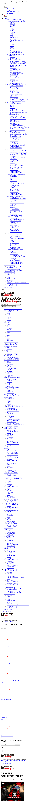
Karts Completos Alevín (12, 451)
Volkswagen (10, 328)
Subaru (8, 324)
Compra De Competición (13, 444)
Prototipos (9, 484)
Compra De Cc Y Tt (12, 525)
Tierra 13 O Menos (11, 389)
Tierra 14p (9, 390)
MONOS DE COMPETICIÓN (17, 117)
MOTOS (9, 233)
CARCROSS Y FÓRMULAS (11, 503)
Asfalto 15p (9, 382)
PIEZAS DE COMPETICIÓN (14, 66)
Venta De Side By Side (12, 532)
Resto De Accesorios (12, 405)
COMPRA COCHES (12, 267)
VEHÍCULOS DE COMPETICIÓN (16, 21)
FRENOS (12, 79)
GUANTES (13, 120)
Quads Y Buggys (11, 533)
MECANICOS (7, 355)
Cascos (8, 415)
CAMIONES (13, 251)
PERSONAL (7, 350)
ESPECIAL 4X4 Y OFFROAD (14, 216)
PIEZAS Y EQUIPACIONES (11, 460)
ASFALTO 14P (14, 87)
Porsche (9, 320)
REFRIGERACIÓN (15, 69)
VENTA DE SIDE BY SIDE (17, 219)
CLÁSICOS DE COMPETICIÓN (18, 134)
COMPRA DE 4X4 (15, 230)
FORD (11, 30)
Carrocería (9, 369)
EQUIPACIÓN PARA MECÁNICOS (19, 127)
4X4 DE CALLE (14, 222)
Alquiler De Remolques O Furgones (15, 577)
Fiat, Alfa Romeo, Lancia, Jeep (14, 331)
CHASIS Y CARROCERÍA (17, 183)
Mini (8, 336)
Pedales (8, 402)
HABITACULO (8, 397)
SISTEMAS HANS (15, 124)
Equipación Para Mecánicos (13, 419)
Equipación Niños (11, 470)
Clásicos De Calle (11, 430)
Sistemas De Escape (12, 368)
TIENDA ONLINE (8, 287)
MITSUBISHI (13, 28)
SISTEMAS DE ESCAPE (16, 73)
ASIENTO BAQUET (15, 103)
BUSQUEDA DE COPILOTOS (18, 62)
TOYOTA (12, 43)
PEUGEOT (13, 22)
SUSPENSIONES (14, 77)
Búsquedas (9, 349)
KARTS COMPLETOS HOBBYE (18, 157)
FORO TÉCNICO (11, 281)
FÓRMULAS (13, 176)
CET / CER (10, 280)
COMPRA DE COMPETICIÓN (18, 145)
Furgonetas (9, 575)
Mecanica (9, 462)
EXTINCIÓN (13, 109)
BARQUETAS (13, 175)
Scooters (9, 557)
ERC (8, 276)
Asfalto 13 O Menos (12, 379)
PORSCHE (13, 32)
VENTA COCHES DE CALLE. (15, 266)
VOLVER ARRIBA (6, 763)
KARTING (9, 149)
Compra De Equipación (12, 426)
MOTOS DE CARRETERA (17, 238)
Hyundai (9, 329)
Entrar (8, 10)
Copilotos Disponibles (12, 353)
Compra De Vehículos (12, 583)
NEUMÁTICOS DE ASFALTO (12, 377)
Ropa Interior (10, 413)
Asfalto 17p (9, 384)
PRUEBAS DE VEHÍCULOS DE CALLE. (18, 283)
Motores (9, 362)
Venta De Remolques (12, 576)
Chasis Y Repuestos (11, 463)
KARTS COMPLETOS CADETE (18, 152)
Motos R (9, 554)
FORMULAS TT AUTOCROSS (18, 199)
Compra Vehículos (11, 500)
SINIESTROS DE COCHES (14, 269)
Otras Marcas (10, 340)
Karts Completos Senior (12, 455)
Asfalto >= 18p (10, 386)
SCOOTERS (13, 240)
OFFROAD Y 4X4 (14, 98)
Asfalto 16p (9, 383)
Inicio (5, 618)
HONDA (12, 46)
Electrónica (9, 365)
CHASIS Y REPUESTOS (16, 160)
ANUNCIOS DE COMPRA (11, 342)
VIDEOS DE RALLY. (12, 284)
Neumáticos (10, 441)
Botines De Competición (13, 411)
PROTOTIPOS (13, 179)
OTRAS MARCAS (15, 51)
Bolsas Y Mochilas (11, 417)
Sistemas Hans (10, 416)
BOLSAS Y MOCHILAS (16, 126)
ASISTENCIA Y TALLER (10, 569)
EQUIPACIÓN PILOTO (16, 211)
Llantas (8, 376)
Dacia (8, 338)
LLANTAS (13, 81)
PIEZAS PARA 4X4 (9, 536)
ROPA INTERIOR (14, 121)
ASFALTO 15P (14, 88)
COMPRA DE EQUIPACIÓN (17, 130)
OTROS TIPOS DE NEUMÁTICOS (19, 99)
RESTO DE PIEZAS (15, 168)
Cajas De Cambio (11, 366)
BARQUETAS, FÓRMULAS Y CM (13, 477)
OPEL (11, 36)
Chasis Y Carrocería (11, 490)
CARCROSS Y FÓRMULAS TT (15, 196)
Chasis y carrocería (8, 621)
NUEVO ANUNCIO (6, 611)
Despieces (9, 561)
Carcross (9, 506)
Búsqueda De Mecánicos (13, 358)
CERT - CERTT (11, 278)
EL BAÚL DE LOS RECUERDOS (15, 270)
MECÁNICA (13, 181)
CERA (8, 277)
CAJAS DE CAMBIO (15, 72)
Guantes (9, 412)
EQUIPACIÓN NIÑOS (16, 167)
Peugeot (9, 311)
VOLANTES (13, 106)
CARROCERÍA (14, 75)
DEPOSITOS (13, 76)
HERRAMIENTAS (15, 261)
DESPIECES (13, 241)
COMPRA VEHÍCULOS (16, 193)
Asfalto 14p (9, 380)
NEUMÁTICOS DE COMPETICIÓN (16, 84)
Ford (8, 318)
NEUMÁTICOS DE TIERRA (11, 387)
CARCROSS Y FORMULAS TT (12, 504)
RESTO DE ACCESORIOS (17, 110)
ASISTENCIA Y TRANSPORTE (15, 250)
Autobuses (9, 573)
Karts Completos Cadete (13, 452)
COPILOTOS (7, 351)
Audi (8, 339)
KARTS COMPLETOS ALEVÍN (18, 150)
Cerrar (5, 7)
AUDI (11, 50)
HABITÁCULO (11, 102)
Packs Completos (11, 408)
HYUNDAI (13, 39)
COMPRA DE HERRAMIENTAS (18, 263)
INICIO (6, 18)
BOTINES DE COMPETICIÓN (18, 119)
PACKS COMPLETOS (16, 116)
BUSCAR (18, 304)
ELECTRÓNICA (14, 70)
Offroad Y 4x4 (10, 393)
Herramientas (10, 580)
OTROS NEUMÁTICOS (10, 394)
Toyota (8, 332)
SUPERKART (13, 156)
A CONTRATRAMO (12, 285)
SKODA (12, 33)
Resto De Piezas (11, 471)
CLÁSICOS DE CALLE (16, 132)
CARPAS (12, 259)
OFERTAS (12, 57)
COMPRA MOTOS (15, 247)
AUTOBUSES (13, 252)
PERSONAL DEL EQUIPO (14, 59)
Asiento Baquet (10, 398)
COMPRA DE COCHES (16, 53)
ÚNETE (17, 744)
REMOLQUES (14, 170)
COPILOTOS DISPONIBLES (17, 61)
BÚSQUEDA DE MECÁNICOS (18, 65)
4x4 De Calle (10, 535)
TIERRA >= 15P (14, 97)
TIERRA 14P (13, 95)
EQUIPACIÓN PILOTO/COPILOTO (13, 406)
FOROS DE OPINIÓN (9, 272)
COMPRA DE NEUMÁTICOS (18, 101)
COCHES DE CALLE (9, 265)
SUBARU (12, 29)
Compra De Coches (11, 343)
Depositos (9, 371)
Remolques (9, 459)
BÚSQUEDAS (13, 58)
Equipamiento (10, 562)
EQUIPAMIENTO (14, 243)
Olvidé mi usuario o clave (13, 11)
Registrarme (10, 13)
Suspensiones (10, 372)
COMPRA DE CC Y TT (16, 214)
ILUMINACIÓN (14, 80)
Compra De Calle (11, 445)
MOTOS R (12, 237)
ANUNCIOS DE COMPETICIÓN (12, 19)
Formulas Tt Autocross (12, 507)
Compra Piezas (10, 568)
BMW (11, 26)
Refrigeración (10, 364)
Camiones (9, 572)
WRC (8, 274)
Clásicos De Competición (13, 431)
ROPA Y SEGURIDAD (13, 115)
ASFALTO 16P (14, 90)
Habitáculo (9, 438)
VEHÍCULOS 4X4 (8, 529)
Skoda (8, 321)
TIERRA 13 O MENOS (16, 94)
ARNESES (12, 105)
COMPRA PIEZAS (15, 248)
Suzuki (8, 333)
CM (11, 178)
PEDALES (12, 108)
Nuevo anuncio (10, 8)
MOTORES (13, 68)
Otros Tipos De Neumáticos (13, 395)
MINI (11, 47)
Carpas (8, 579)
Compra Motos (10, 566)
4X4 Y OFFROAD (8, 528)
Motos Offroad (10, 552)
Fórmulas (9, 481)
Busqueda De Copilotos (12, 354)
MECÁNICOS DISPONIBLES (18, 64)
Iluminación (10, 375)
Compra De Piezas (11, 422)
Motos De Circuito (11, 551)
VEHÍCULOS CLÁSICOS (10, 427)
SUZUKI (12, 44)
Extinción (9, 404)
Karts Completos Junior (12, 453)
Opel (8, 327)
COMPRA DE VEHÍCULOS (17, 262)
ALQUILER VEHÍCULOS (10, 344)
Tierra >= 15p (10, 391)
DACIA (12, 48)
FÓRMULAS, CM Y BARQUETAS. (16, 174)
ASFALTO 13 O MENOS (16, 86)
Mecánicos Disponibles (12, 357)
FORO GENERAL (11, 273)
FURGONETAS (14, 254)
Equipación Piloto (11, 522)
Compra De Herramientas (13, 584)
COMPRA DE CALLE (15, 146)
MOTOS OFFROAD (15, 236)
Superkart (9, 456)
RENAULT (13, 25)
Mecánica (9, 488)
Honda (8, 335)
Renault (9, 314)
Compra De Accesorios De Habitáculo (16, 424)
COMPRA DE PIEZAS (16, 83)
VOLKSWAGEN (14, 37)
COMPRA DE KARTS (15, 171)
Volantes (9, 401)
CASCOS (12, 123)
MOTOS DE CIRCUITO (16, 234)
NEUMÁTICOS (14, 143)
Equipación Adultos (11, 468)
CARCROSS (13, 197)
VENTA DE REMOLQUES (17, 255)
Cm (8, 482)
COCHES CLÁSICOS (12, 131)
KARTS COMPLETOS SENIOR (18, 154)
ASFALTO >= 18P (14, 92)
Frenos (8, 373)
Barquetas (9, 479)
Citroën (8, 313)
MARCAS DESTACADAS (11, 310)
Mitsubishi (9, 317)
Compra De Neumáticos (13, 423)
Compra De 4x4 (11, 546)
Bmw (8, 315)
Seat (8, 325)
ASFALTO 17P (14, 91)
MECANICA (13, 159)
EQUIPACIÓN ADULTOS (17, 165)
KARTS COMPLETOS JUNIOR (18, 153)
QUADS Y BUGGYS (15, 221)
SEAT (11, 35)
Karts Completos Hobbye (13, 457)
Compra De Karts (11, 474)
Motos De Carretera (11, 555)
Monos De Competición (12, 409)
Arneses (9, 400)
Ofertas (8, 347)
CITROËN (12, 24)
